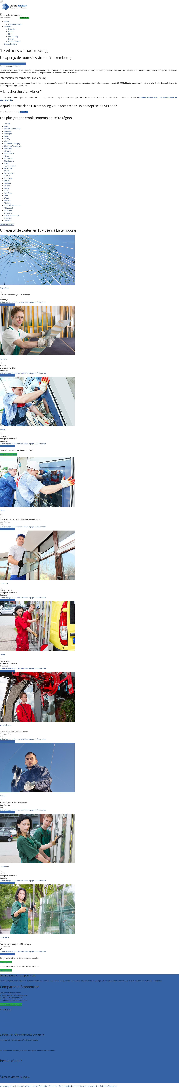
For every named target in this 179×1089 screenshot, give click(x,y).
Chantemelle (9, 161)
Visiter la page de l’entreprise (11, 302)
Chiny (6, 195)
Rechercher (23, 112)
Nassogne (8, 178)
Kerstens (3, 359)
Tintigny (7, 203)
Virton (6, 141)
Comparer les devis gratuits (10, 15)
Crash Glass (4, 288)
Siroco (2, 510)
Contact (3, 1072)
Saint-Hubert (9, 173)
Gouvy (6, 188)
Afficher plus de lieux (7, 224)
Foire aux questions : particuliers (12, 1067)
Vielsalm (7, 151)
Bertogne (8, 218)
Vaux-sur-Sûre (9, 166)
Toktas (2, 430)
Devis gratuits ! (6, 962)
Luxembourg (13, 36)
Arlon (6, 126)
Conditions (53, 1086)
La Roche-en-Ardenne (12, 205)
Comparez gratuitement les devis (13, 64)
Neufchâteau (9, 153)
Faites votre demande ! (8, 454)
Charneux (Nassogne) (12, 146)
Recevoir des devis (7, 1044)
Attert (6, 171)
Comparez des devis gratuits (11, 1004)
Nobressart (8, 158)
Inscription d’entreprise (9, 1046)
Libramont (8, 213)
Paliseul (7, 186)
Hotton (7, 176)
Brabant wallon (6, 1027)
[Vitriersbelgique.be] (17, 10)
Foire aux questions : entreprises (12, 1069)
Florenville (8, 168)
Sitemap (19, 1086)
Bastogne (8, 134)
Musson (7, 200)
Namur (11, 39)
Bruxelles (12, 29)
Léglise (7, 181)
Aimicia (2, 796)
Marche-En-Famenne (12, 129)
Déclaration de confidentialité (36, 1086)
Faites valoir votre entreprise (11, 1055)
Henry (2, 654)
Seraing (7, 124)
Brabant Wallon (14, 41)
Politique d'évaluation (108, 1086)
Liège (10, 34)
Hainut (11, 31)
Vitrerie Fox (4, 937)
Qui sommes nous (15, 24)
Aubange (7, 131)
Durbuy (7, 139)
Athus (6, 156)
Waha (6, 198)
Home (6, 22)
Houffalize (8, 193)
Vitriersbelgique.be (7, 1086)
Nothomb (8, 210)
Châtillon (7, 220)
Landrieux (4, 583)
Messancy (8, 148)
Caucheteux (4, 866)
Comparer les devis (7, 304)
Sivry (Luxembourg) (11, 215)
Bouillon (7, 183)
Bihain (6, 136)
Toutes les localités (7, 1029)
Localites (7, 26)
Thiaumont (8, 208)
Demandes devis (10, 44)
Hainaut (3, 1017)
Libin (6, 190)
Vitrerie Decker (6, 725)
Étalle (6, 163)
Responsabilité (65, 1086)
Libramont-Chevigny (12, 143)
